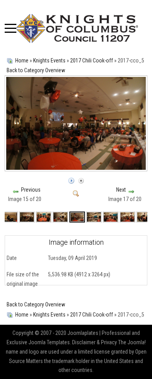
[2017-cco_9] (144, 217)
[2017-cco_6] (94, 217)
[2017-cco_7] (110, 217)
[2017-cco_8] (127, 217)
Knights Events (49, 60)
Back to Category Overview (36, 70)
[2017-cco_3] (43, 217)
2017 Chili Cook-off (91, 60)
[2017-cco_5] (77, 168)
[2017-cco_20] (27, 217)
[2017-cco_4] (60, 217)
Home (21, 60)
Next (121, 190)
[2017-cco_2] (10, 217)
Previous (31, 190)
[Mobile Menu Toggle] (10, 28)
